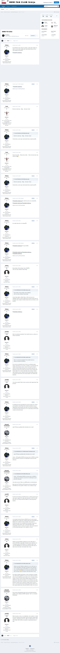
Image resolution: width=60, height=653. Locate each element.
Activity (8, 6)
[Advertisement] (14, 21)
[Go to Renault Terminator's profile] (6, 432)
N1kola (8, 34)
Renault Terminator (7, 425)
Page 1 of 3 (15, 40)
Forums (2, 9)
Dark (7, 106)
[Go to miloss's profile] (6, 272)
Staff (7, 9)
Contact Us (32, 648)
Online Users (12, 9)
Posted (16, 45)
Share (27, 35)
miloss (6, 265)
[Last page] (11, 41)
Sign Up (56, 2)
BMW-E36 (56, 25)
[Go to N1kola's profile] (3, 35)
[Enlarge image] (17, 86)
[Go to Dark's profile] (6, 113)
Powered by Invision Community (30, 651)
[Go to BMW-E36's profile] (52, 26)
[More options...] (37, 45)
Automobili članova (15, 36)
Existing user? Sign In (47, 2)
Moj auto (6, 125)
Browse (3, 6)
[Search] (58, 6)
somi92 (7, 331)
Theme (27, 648)
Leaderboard (14, 6)
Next (8, 40)
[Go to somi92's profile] (6, 338)
